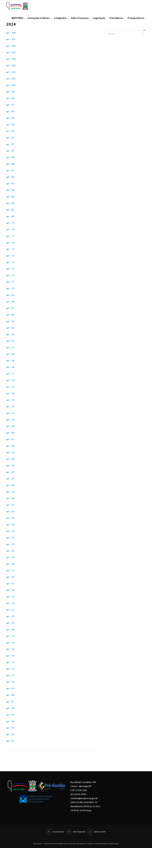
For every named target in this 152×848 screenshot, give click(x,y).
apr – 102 (11, 72)
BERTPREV (17, 18)
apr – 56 (10, 380)
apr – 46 (10, 445)
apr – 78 (10, 229)
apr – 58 (10, 367)
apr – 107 (11, 39)
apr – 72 (10, 275)
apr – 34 (10, 524)
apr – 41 (10, 478)
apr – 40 (10, 485)
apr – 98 (10, 98)
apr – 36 (10, 511)
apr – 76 (10, 242)
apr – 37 (10, 504)
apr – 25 (10, 583)
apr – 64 (10, 327)
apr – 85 (10, 183)
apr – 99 (10, 91)
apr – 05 (10, 714)
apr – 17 (10, 636)
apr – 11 (10, 675)
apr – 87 (10, 170)
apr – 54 (10, 393)
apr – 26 (10, 577)
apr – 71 (10, 281)
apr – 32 (10, 537)
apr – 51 (10, 413)
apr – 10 (10, 681)
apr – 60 (10, 354)
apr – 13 (10, 662)
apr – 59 (10, 360)
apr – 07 (10, 701)
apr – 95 (10, 118)
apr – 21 (10, 609)
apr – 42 (10, 472)
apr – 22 (10, 603)
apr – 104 (11, 59)
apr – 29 (10, 557)
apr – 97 (10, 104)
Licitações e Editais (38, 18)
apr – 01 (10, 741)
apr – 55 (10, 386)
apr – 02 (10, 734)
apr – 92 (10, 137)
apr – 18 (10, 629)
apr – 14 (10, 655)
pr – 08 (10, 695)
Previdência (116, 18)
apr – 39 (10, 491)
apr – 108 (11, 32)
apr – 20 (10, 616)
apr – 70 (10, 288)
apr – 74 (10, 262)
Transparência (135, 18)
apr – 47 (10, 439)
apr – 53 (10, 400)
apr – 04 (10, 721)
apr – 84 (10, 190)
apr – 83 (10, 196)
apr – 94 (10, 124)
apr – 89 (10, 157)
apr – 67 (10, 308)
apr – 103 (11, 65)
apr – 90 (10, 150)
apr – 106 (11, 45)
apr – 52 (10, 406)
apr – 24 (10, 590)
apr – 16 (10, 642)
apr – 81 (10, 209)
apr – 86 (10, 177)
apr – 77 (10, 236)
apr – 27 (10, 570)
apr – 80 (10, 216)
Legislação (99, 18)
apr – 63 (10, 334)
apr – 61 (10, 347)
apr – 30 (10, 550)
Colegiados (60, 18)
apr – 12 (10, 668)
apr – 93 (10, 131)
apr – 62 (10, 340)
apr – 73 (10, 268)
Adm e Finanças (80, 18)
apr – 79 (10, 222)
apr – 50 (10, 419)
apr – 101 (11, 78)
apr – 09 (10, 688)
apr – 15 (10, 649)
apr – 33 (10, 531)
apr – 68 (10, 301)
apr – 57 (10, 373)
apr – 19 (10, 622)
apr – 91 (10, 144)
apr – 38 (10, 498)
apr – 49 (10, 426)
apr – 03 (10, 727)
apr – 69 (10, 295)
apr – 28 (10, 563)
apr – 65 (10, 321)
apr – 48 (10, 432)
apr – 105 (11, 52)
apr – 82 (10, 203)
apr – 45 (10, 452)
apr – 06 (10, 708)
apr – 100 (11, 85)
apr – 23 (10, 596)
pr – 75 (10, 255)
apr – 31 (10, 544)
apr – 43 (10, 465)
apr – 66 (10, 314)
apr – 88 (10, 163)
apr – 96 (10, 111)
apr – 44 (10, 459)
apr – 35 (10, 518)
